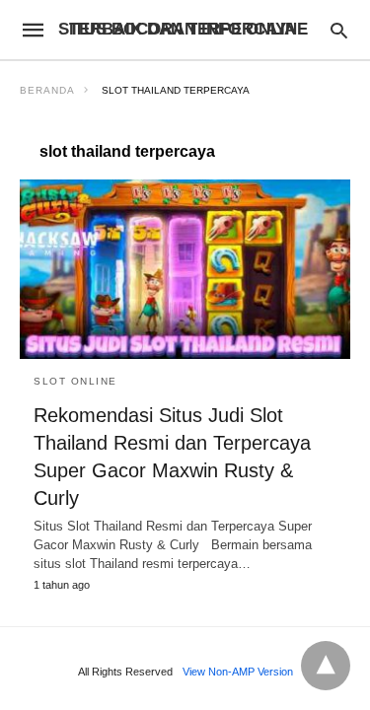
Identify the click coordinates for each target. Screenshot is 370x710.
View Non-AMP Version (238, 671)
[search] (339, 30)
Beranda (47, 90)
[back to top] (325, 665)
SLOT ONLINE (75, 381)
